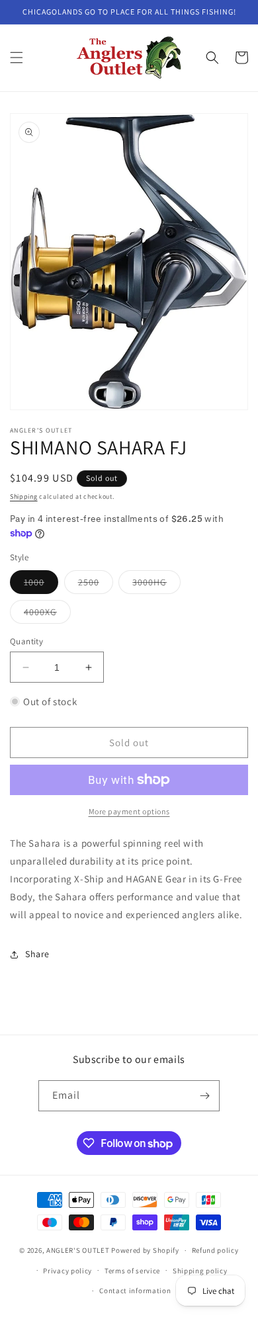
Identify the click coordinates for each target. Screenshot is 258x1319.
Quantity (26, 641)
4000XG (47, 614)
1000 (41, 584)
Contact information (135, 1290)
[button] (16, 57)
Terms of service (132, 1270)
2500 (95, 584)
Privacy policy (67, 1270)
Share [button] (37, 954)
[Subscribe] (204, 1095)
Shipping (24, 496)
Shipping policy (200, 1270)
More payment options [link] (129, 811)
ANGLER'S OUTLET (78, 1250)
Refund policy (215, 1250)
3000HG (156, 584)
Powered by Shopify (145, 1250)
